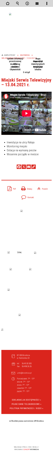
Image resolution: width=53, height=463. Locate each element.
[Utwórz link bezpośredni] (33, 167)
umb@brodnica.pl (24, 373)
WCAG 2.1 (34, 439)
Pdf (10, 188)
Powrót (45, 189)
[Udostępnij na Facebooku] (19, 167)
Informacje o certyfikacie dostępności (26, 429)
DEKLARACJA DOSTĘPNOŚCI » (26, 400)
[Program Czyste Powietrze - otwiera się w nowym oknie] (25, 318)
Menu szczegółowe (47, 3)
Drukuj (25, 188)
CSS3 (26, 439)
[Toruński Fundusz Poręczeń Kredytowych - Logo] (18, 257)
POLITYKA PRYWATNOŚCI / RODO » (26, 408)
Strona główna (8, 3)
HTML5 (22, 439)
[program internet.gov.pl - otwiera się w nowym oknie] (26, 337)
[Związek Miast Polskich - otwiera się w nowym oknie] (36, 275)
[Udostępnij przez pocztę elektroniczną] (28, 167)
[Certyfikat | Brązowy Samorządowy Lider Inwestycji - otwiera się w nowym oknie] (27, 219)
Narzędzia (27, 3)
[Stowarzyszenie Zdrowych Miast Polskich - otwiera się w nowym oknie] (39, 257)
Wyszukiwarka (17, 3)
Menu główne (37, 3)
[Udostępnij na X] (24, 167)
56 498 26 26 (27, 366)
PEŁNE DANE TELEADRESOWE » (26, 404)
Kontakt (26, 196)
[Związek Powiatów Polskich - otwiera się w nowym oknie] (17, 275)
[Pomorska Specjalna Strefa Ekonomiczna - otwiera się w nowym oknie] (26, 298)
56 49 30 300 (27, 363)
